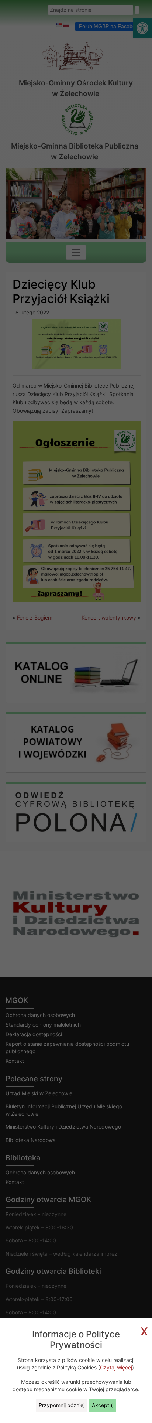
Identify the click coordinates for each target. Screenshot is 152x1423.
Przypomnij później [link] (61, 1405)
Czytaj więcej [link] (116, 1367)
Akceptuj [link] (102, 1405)
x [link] (144, 1330)
